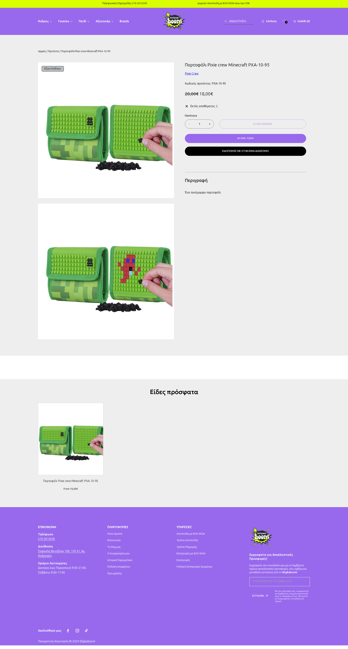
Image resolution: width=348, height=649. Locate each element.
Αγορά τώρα (245, 138)
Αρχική (42, 51)
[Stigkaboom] (174, 21)
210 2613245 (46, 539)
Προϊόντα (53, 51)
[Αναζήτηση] (227, 21)
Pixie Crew (191, 73)
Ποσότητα (191, 115)
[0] (284, 21)
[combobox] (239, 21)
